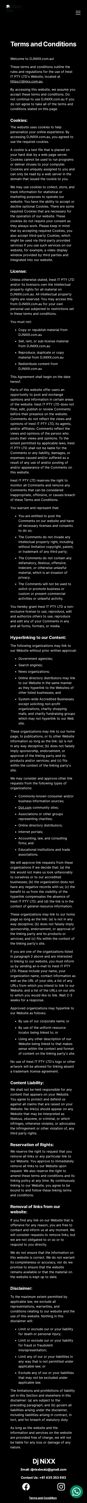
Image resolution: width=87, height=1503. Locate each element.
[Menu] (78, 13)
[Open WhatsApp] (76, 1491)
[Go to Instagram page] (61, 1486)
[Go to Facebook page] (28, 1486)
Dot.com (25, 807)
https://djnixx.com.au (26, 81)
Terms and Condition (43, 1498)
